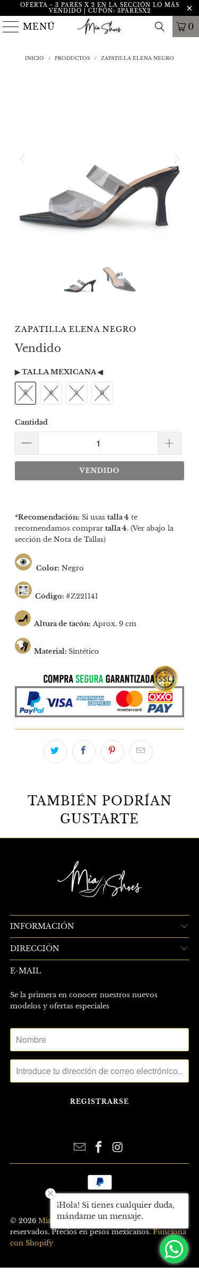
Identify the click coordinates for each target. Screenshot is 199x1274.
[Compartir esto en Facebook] (84, 751)
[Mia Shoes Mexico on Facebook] (99, 1148)
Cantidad (31, 422)
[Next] (176, 159)
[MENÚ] (7, 26)
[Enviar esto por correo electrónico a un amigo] (141, 751)
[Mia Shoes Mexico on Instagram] (118, 1148)
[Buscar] (160, 26)
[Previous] (22, 159)
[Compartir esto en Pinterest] (112, 751)
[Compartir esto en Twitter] (55, 751)
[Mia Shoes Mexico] (100, 26)
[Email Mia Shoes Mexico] (80, 1148)
